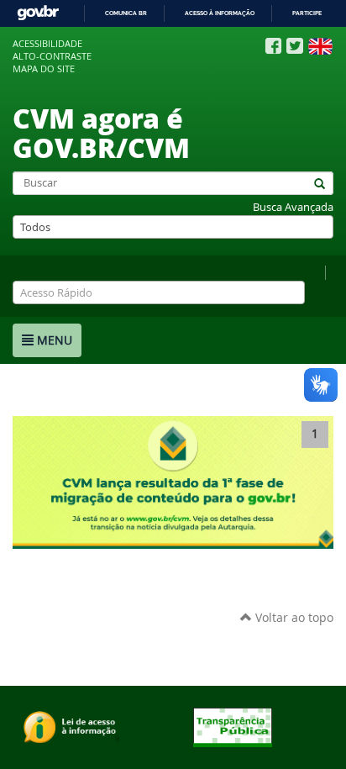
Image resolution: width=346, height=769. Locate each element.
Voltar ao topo (292, 617)
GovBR (38, 13)
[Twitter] (295, 46)
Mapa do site (44, 69)
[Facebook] (273, 46)
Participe (307, 13)
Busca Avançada (293, 207)
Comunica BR (126, 13)
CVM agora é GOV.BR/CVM (101, 132)
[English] (320, 46)
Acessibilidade (47, 44)
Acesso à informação (219, 13)
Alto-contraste (52, 56)
